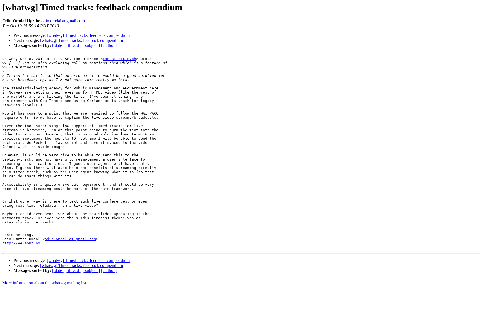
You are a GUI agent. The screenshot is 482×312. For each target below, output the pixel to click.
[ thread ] (73, 45)
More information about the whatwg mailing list (44, 282)
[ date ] (58, 45)
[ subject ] (91, 45)
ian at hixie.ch (119, 59)
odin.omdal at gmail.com (63, 20)
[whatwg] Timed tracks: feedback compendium (88, 35)
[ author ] (109, 45)
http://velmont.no (21, 243)
